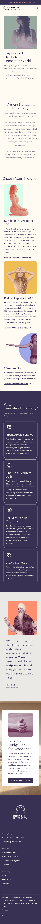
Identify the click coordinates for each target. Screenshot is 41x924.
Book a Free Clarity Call (20, 780)
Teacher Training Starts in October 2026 (20, 2)
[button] (37, 8)
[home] (11, 8)
